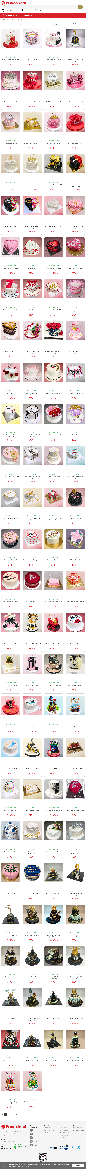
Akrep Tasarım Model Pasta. (54, 643)
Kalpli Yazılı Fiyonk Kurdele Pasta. (53, 269)
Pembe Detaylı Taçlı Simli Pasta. (11, 144)
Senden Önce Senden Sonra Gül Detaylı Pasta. (75, 185)
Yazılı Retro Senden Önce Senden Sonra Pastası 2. (53, 519)
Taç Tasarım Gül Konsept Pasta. (53, 144)
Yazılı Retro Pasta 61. (75, 518)
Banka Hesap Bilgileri (49, 1130)
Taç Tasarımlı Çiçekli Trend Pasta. (32, 185)
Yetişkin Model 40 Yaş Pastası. (32, 643)
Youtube (36, 1145)
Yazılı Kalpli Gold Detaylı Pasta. (11, 351)
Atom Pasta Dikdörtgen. (75, 768)
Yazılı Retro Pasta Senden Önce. (10, 227)
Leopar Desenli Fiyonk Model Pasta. (75, 394)
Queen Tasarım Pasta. (32, 685)
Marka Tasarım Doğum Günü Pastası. (53, 686)
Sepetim (39, 10)
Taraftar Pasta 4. (54, 768)
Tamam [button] (78, 1165)
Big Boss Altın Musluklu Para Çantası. (75, 60)
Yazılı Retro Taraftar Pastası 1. (75, 601)
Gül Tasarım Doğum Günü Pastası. (75, 144)
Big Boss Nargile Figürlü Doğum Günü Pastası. (54, 936)
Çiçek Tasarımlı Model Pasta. (10, 185)
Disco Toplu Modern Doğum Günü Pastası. (75, 852)
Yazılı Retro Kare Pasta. (32, 810)
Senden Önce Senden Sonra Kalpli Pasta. (32, 227)
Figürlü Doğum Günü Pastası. (10, 977)
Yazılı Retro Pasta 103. (10, 560)
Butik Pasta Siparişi (11, 15)
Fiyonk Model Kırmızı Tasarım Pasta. (10, 60)
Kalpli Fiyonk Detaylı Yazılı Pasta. (75, 227)
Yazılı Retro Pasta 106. (53, 560)
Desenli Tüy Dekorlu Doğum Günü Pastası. (11, 1061)
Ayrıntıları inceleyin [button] (23, 1166)
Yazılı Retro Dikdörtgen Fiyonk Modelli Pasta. (54, 602)
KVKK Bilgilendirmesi (64, 1132)
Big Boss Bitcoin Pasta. (11, 1018)
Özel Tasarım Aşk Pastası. (10, 601)
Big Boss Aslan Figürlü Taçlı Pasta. (32, 936)
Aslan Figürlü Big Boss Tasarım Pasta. (53, 977)
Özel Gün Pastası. (32, 59)
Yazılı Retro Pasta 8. (32, 893)
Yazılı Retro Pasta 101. (32, 601)
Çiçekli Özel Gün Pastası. (11, 685)
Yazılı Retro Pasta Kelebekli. (54, 435)
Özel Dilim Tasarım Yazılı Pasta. (11, 476)
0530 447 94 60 (7, 1149)
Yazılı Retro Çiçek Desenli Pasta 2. (32, 519)
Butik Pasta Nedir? (77, 1127)
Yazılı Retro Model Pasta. (11, 518)
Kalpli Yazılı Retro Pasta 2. (10, 268)
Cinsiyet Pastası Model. (10, 768)
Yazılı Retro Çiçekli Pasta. (75, 560)
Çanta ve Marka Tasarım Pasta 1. (11, 644)
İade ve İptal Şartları (64, 1130)
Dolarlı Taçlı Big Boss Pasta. (75, 1018)
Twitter (35, 1134)
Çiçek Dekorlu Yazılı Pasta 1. (54, 852)
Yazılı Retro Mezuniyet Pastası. (11, 852)
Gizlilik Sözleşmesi (63, 1135)
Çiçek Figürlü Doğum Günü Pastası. (32, 394)
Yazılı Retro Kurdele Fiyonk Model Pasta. (32, 435)
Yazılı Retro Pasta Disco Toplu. (75, 810)
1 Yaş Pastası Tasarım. (75, 727)
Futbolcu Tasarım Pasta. (32, 768)
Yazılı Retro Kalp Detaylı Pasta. (32, 560)
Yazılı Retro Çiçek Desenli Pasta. (75, 477)
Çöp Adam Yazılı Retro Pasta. (75, 643)
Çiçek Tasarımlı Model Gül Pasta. (32, 352)
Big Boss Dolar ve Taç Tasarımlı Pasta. (75, 936)
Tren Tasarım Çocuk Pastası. (54, 727)
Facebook (37, 1130)
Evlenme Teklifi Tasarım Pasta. (10, 310)
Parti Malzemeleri (29, 15)
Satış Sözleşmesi (63, 1137)
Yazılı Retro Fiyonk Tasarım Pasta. (32, 477)
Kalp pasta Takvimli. (32, 268)
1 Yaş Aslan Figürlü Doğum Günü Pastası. (10, 1102)
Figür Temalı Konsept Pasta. (32, 1102)
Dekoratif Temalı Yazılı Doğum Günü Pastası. (32, 852)
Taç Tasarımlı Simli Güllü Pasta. (32, 101)
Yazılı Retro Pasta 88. (75, 435)
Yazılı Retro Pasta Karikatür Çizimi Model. (11, 435)
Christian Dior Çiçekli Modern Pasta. (53, 352)
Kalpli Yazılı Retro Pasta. (75, 268)
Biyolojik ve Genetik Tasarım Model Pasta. (10, 811)
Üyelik (25, 10)
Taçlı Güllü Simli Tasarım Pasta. (75, 101)
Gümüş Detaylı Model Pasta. (54, 810)
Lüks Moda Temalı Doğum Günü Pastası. (53, 60)
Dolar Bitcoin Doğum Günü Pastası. (75, 894)
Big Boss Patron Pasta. (32, 1060)
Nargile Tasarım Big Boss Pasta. (53, 1061)
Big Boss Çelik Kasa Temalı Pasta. (75, 1061)
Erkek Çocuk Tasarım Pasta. (11, 727)
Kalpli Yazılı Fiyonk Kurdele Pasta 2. (53, 310)
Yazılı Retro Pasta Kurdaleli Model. (75, 310)
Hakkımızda (47, 1127)
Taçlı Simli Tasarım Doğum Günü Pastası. (10, 102)
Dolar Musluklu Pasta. (11, 935)
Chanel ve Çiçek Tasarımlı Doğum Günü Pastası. (75, 686)
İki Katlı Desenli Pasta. (53, 476)
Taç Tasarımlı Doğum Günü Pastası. (75, 977)
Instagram (37, 1141)
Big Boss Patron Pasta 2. (54, 1018)
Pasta (10, 19)
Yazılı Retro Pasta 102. (10, 893)
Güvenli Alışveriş (63, 1127)
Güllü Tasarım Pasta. (11, 393)
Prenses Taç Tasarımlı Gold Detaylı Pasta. (32, 144)
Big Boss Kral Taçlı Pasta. (53, 893)
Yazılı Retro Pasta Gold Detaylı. (54, 393)
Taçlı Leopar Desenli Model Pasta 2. (54, 185)
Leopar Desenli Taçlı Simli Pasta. (53, 102)
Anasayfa (3, 19)
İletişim (46, 1132)
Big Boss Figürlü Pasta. (32, 977)
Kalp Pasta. (32, 310)
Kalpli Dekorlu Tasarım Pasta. (53, 226)
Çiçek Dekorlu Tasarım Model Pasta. (75, 352)
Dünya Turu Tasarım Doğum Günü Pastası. (32, 1019)
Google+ (36, 1138)
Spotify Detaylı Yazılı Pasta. (32, 727)
